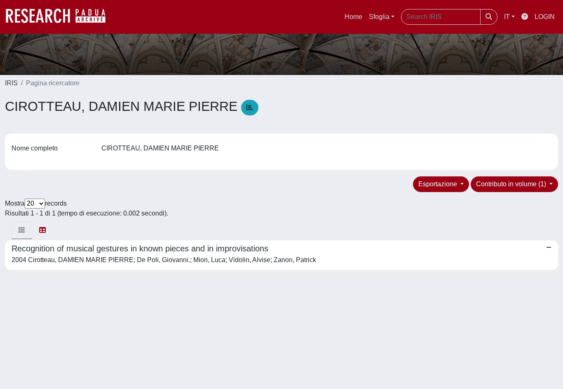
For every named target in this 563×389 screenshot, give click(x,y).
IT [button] (507, 16)
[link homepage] (60, 17)
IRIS (11, 83)
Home (353, 16)
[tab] (22, 230)
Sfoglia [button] (379, 16)
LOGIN (545, 16)
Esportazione (438, 183)
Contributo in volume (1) (512, 183)
